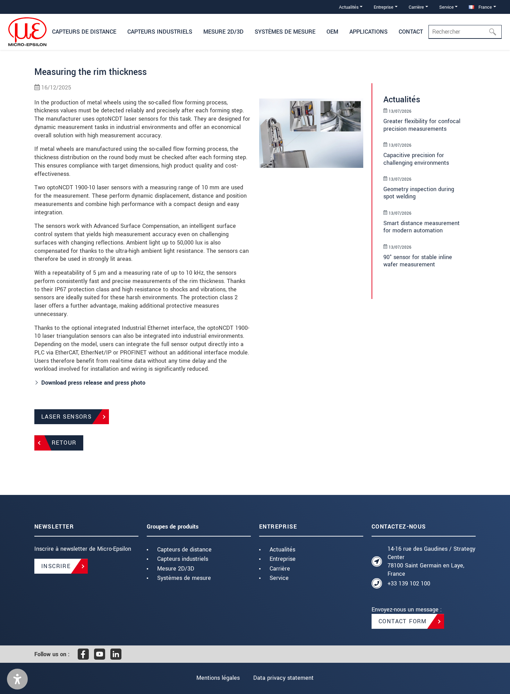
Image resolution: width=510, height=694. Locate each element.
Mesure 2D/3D (175, 568)
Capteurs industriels (182, 559)
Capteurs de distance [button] (84, 32)
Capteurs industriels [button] (159, 32)
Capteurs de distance (184, 549)
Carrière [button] (416, 7)
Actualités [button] (349, 7)
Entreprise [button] (383, 7)
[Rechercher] (495, 32)
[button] (17, 679)
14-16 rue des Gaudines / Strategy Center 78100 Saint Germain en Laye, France (431, 561)
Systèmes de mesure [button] (285, 32)
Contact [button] (411, 32)
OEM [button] (332, 32)
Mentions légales (218, 678)
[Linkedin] (115, 654)
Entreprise (283, 559)
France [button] (484, 7)
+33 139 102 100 (409, 584)
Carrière (280, 568)
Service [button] (446, 7)
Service (279, 578)
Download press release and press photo (93, 383)
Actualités (282, 549)
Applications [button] (368, 32)
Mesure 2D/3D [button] (223, 32)
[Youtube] (99, 654)
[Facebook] (83, 654)
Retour (64, 443)
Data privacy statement (283, 678)
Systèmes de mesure (184, 578)
